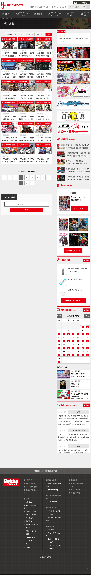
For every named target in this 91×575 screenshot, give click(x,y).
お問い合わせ (44, 7)
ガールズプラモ (31, 511)
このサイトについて (59, 7)
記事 (78, 412)
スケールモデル (31, 514)
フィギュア (29, 518)
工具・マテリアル (32, 524)
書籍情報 (74, 480)
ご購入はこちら (77, 208)
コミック (29, 541)
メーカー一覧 (52, 501)
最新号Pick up (53, 489)
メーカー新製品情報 (78, 430)
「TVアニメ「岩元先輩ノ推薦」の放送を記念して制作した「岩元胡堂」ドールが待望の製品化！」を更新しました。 (73, 437)
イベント (29, 527)
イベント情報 (75, 489)
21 (26, 183)
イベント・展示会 (54, 511)
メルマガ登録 (82, 3)
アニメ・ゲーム (31, 531)
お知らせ (33, 7)
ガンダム (29, 502)
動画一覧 (51, 526)
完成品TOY (29, 521)
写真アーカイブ (53, 507)
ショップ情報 (75, 493)
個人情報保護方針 (51, 471)
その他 (28, 547)
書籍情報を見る (71, 250)
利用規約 (37, 471)
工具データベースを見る (71, 300)
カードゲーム (30, 537)
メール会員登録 (31, 487)
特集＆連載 (52, 480)
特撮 (27, 534)
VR (27, 544)
